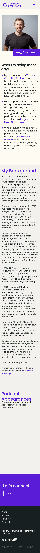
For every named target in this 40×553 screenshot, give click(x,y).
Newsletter (7, 519)
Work (4, 512)
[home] (11, 4)
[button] (34, 4)
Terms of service (30, 547)
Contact (6, 522)
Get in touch (11, 493)
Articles (5, 515)
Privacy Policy (20, 547)
